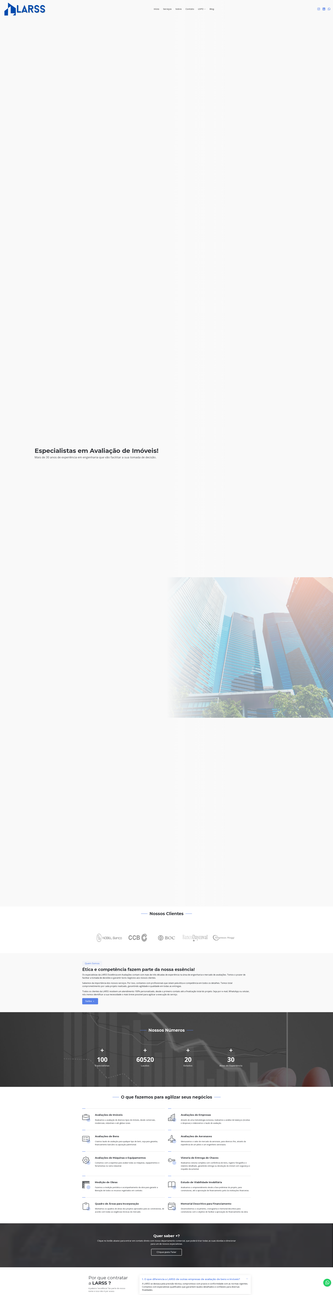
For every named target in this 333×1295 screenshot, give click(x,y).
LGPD (200, 9)
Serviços (167, 9)
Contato (189, 9)
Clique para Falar (166, 1252)
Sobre (178, 9)
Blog (212, 9)
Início (156, 9)
